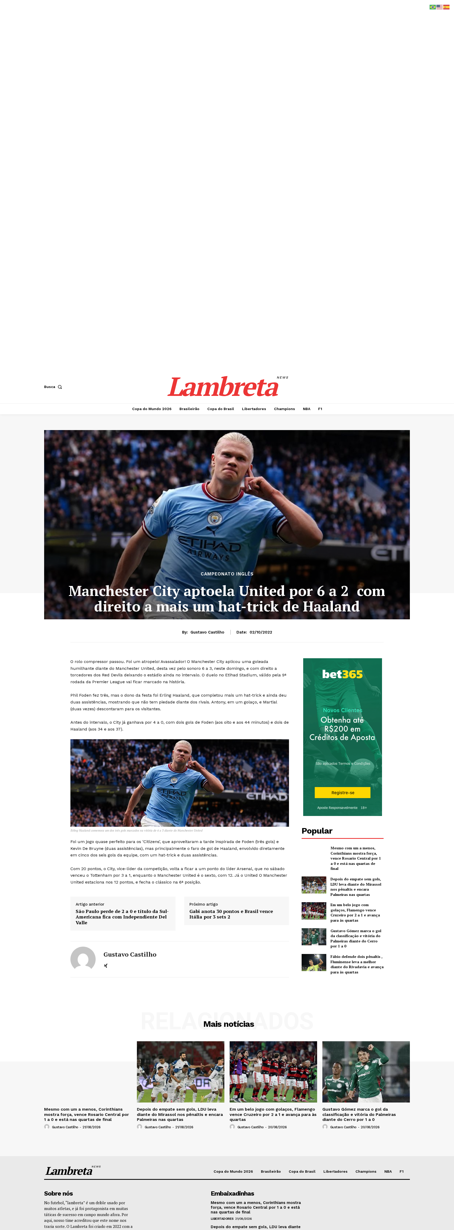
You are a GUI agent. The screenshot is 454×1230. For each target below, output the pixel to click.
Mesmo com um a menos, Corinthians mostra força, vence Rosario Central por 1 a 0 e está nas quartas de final (356, 858)
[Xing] (106, 965)
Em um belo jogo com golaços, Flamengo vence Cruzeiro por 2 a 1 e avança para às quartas (355, 912)
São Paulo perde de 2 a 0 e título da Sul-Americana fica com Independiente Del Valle (122, 917)
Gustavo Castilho (207, 632)
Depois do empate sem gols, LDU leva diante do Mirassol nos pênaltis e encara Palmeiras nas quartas (356, 886)
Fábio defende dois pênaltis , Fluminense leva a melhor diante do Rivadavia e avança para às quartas (357, 964)
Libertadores (222, 1219)
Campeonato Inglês (227, 574)
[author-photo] (47, 1127)
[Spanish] (446, 6)
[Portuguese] (433, 6)
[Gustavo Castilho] (83, 959)
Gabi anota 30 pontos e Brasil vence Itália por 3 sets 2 (231, 914)
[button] (54, 386)
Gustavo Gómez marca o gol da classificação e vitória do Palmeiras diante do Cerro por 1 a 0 (356, 938)
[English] (439, 6)
